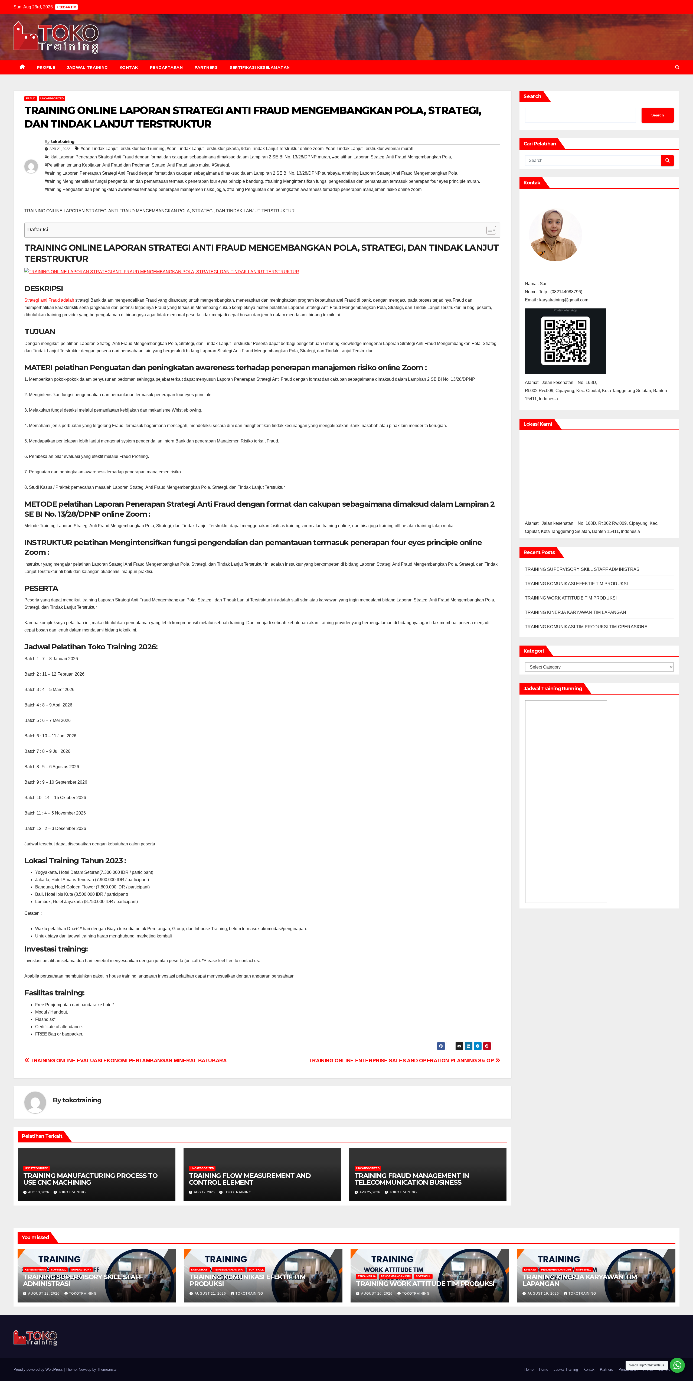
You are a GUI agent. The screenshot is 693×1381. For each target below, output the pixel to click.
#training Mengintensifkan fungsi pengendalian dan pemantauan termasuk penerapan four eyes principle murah (372, 181)
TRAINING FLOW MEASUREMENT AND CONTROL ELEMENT (250, 1179)
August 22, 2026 (44, 1293)
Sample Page (668, 1369)
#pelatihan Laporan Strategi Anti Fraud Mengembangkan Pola (391, 157)
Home (529, 1369)
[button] (677, 67)
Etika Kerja (367, 1276)
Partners (206, 67)
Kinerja (530, 1269)
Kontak (129, 67)
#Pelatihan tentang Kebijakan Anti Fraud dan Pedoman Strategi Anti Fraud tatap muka (127, 165)
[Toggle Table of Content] (488, 230)
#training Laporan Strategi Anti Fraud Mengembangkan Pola (399, 173)
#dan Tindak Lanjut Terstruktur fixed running (123, 148)
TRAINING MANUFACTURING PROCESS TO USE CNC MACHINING (90, 1179)
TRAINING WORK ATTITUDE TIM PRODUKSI (571, 598)
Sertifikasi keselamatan (260, 67)
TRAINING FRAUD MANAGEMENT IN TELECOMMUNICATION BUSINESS (412, 1179)
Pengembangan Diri (228, 1269)
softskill (58, 1269)
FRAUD (30, 98)
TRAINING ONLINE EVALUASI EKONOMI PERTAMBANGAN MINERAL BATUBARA (128, 1060)
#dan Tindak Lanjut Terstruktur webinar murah (369, 148)
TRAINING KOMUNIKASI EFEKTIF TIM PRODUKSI (576, 583)
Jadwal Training (87, 67)
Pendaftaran (166, 67)
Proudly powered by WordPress (39, 1369)
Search (532, 96)
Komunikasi (199, 1269)
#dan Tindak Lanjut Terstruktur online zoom (282, 148)
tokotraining (62, 141)
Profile (46, 67)
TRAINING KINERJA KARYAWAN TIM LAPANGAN (575, 612)
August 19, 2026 (544, 1293)
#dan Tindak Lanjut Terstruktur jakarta (203, 148)
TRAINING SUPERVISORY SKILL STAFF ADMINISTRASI (583, 569)
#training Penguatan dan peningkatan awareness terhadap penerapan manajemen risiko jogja (135, 189)
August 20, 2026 (377, 1293)
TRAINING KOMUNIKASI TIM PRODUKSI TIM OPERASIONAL (587, 626)
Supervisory (81, 1269)
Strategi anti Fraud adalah (49, 300)
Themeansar (106, 1369)
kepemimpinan (35, 1269)
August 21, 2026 (211, 1293)
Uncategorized (52, 98)
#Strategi (220, 165)
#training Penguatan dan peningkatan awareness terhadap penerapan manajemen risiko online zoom (324, 189)
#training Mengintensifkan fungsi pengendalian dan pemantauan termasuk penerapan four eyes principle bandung (154, 181)
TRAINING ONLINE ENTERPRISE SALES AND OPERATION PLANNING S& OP (402, 1060)
